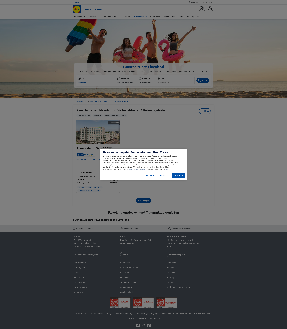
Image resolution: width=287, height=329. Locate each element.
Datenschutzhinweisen (137, 169)
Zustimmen (178, 176)
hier (167, 169)
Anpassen (164, 176)
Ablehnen (150, 176)
